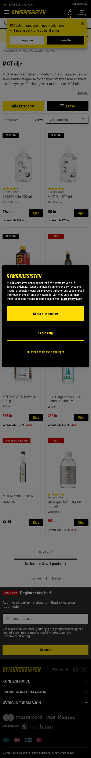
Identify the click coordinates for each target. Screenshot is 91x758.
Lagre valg (45, 333)
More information (71, 298)
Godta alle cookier (45, 314)
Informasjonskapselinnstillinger (45, 352)
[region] (45, 316)
